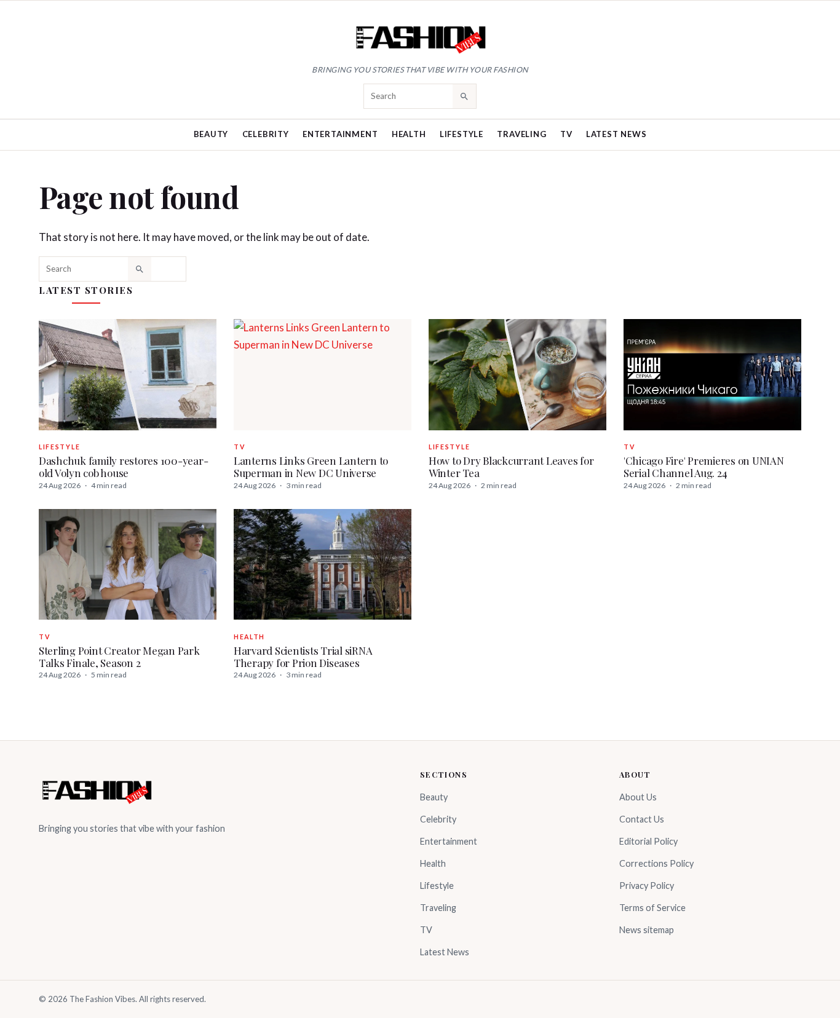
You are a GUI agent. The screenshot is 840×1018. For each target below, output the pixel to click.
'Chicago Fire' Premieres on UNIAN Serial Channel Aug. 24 (704, 466)
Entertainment (340, 134)
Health (409, 134)
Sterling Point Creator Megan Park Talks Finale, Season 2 (119, 656)
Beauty (211, 134)
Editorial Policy (648, 841)
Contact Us (641, 819)
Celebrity (265, 134)
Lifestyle (461, 134)
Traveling (521, 134)
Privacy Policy (646, 885)
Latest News (616, 134)
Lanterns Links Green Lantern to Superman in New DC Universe (311, 466)
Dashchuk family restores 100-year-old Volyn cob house (123, 466)
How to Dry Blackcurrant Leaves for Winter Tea (511, 466)
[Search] (464, 96)
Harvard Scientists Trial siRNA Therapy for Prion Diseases (303, 656)
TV (566, 134)
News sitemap (646, 930)
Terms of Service (652, 907)
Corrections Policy (656, 863)
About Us (638, 797)
